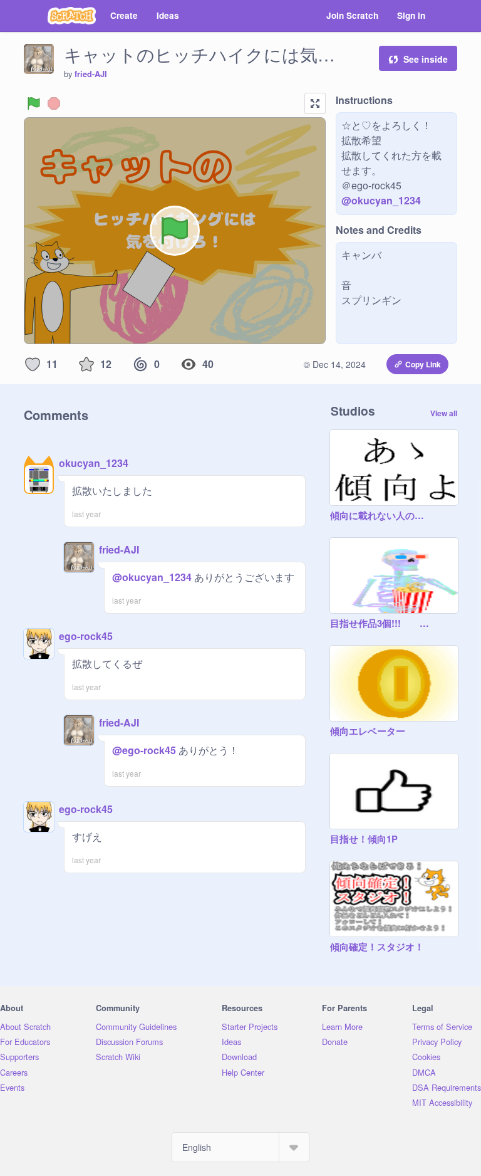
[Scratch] (71, 15)
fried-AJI (91, 74)
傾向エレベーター (367, 731)
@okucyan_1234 (381, 200)
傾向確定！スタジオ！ (377, 947)
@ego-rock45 (144, 750)
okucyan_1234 (93, 463)
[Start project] (34, 103)
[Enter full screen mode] (315, 103)
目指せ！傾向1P (364, 839)
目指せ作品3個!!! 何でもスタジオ (381, 623)
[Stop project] (54, 103)
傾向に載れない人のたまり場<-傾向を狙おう (381, 516)
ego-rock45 (86, 636)
